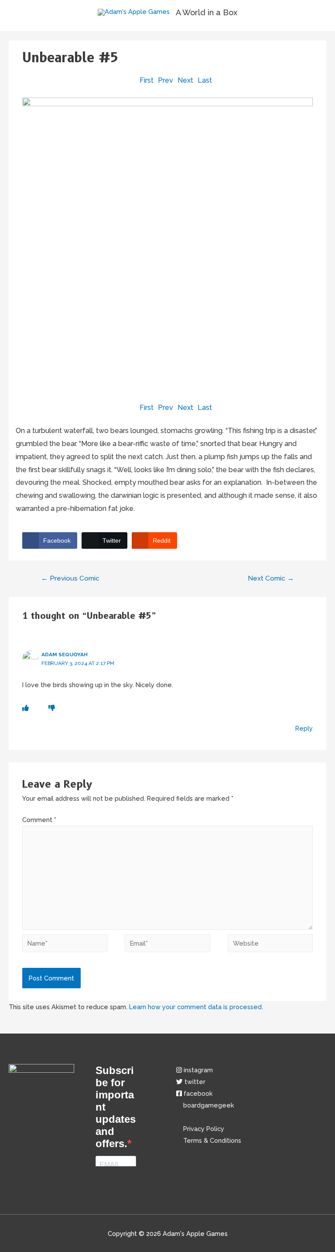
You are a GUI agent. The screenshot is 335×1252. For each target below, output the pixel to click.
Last (205, 80)
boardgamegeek (207, 1105)
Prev (165, 80)
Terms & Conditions (211, 1140)
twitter (195, 1081)
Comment (39, 819)
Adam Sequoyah (64, 654)
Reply (304, 728)
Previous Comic (70, 578)
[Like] (25, 708)
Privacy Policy (200, 1128)
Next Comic (271, 578)
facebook (198, 1093)
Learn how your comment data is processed (195, 1006)
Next (185, 80)
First (147, 80)
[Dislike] (51, 708)
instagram (198, 1070)
